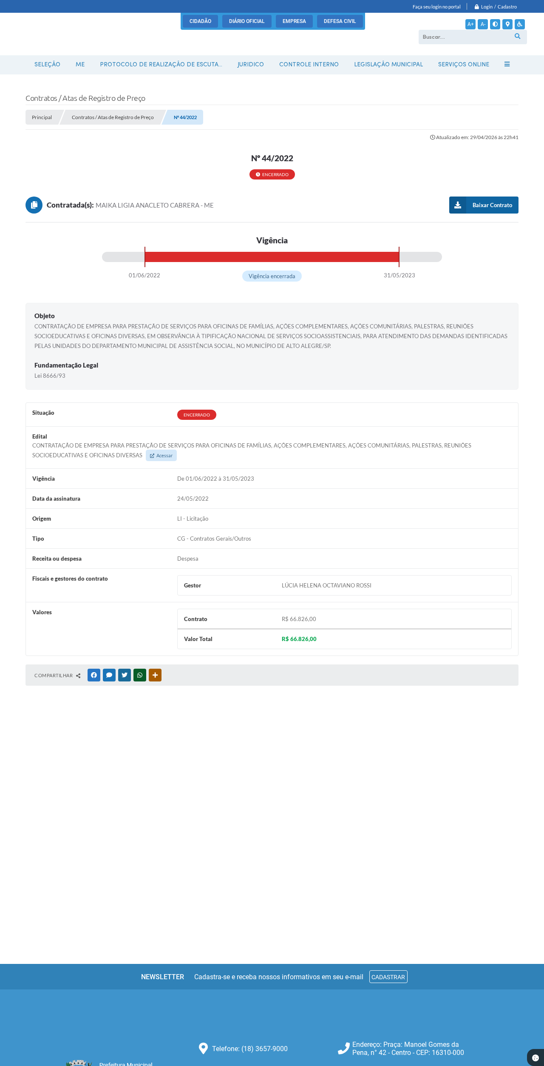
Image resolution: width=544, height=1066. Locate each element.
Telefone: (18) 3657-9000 (250, 1049)
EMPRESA (294, 21)
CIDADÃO (200, 21)
